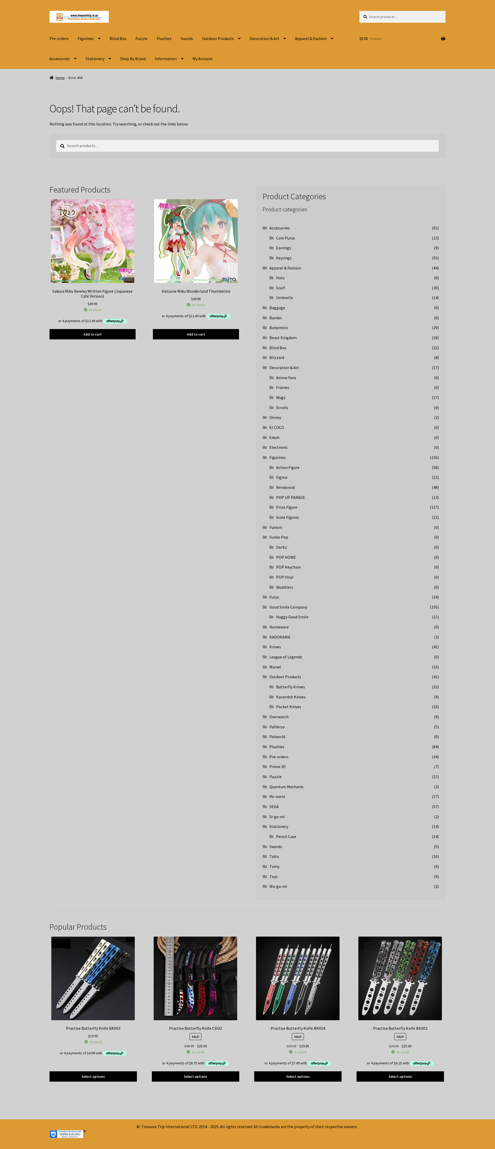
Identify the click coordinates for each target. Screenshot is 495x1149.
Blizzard (276, 357)
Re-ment (277, 796)
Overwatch (278, 716)
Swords (186, 38)
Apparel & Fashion (311, 38)
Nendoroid (285, 487)
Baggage (277, 307)
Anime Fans (286, 377)
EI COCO (276, 427)
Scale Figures (287, 517)
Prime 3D (277, 766)
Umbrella (284, 297)
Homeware (279, 626)
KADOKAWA (279, 637)
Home (60, 77)
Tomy (274, 866)
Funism (275, 527)
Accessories (60, 58)
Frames (282, 387)
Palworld (277, 736)
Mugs (280, 397)
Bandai (275, 317)
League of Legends (285, 656)
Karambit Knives (291, 696)
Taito (274, 856)
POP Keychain (288, 567)
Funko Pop (278, 537)
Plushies (163, 38)
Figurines (86, 38)
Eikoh (274, 437)
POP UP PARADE (290, 497)
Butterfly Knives (290, 686)
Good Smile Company (288, 607)
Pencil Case (286, 836)
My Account (203, 58)
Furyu (274, 597)
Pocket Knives (288, 706)
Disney (275, 417)
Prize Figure (286, 507)
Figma (281, 477)
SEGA (274, 806)
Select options (93, 1076)
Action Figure (288, 467)
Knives (275, 646)
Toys (273, 876)
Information (166, 58)
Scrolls (282, 407)
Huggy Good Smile (292, 616)
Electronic (278, 447)
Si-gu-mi (277, 816)
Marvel (275, 666)
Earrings (283, 247)
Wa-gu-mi (278, 886)
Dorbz (281, 547)
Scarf (280, 287)
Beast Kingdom (283, 337)
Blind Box (118, 38)
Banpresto (278, 327)
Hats (280, 277)
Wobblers (284, 587)
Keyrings (284, 257)
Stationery (95, 58)
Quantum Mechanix (286, 786)
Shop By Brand (133, 58)
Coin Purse (285, 238)
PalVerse (277, 726)
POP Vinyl (284, 577)
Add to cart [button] (93, 334)
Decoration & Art (264, 38)
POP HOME (286, 557)
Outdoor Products (218, 38)
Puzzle (141, 38)
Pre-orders (59, 38)
